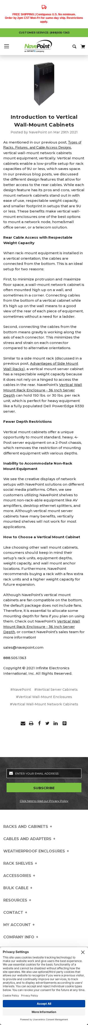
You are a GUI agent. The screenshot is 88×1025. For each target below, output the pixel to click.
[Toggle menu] (6, 46)
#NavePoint (20, 689)
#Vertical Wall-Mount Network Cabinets (44, 704)
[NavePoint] (44, 46)
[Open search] (75, 46)
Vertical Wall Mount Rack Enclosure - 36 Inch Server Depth (42, 390)
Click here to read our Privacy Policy (44, 801)
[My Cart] (82, 46)
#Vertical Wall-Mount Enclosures (44, 697)
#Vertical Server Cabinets (56, 689)
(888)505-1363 (59, 32)
